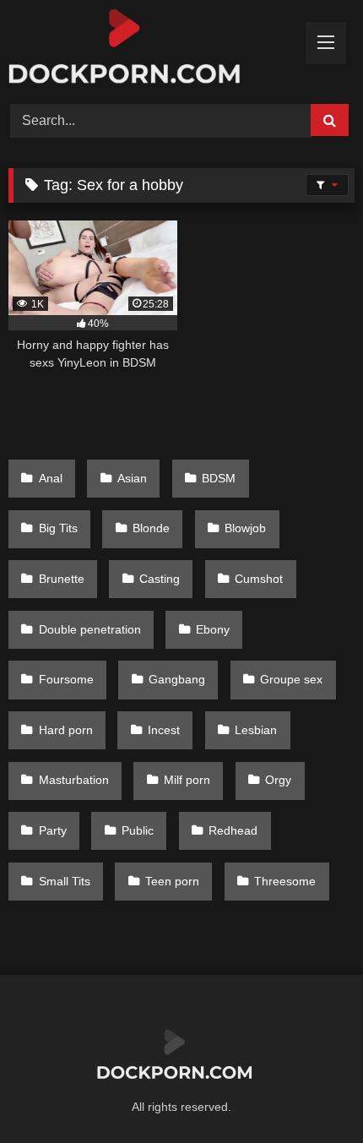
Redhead (233, 830)
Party (53, 830)
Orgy (278, 779)
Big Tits (58, 528)
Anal (50, 478)
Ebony (213, 629)
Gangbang (177, 679)
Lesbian (256, 730)
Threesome (285, 881)
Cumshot (259, 578)
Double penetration (90, 629)
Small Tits (64, 881)
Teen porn (172, 881)
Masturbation (74, 779)
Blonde (151, 528)
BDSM (219, 478)
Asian (132, 478)
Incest (164, 730)
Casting (159, 578)
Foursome (66, 679)
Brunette (61, 578)
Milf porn (187, 779)
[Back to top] (310, 1092)
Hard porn (66, 730)
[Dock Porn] (148, 49)
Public (138, 830)
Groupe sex (291, 679)
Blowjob (245, 528)
